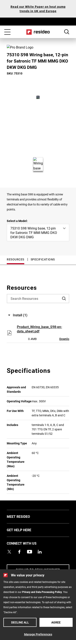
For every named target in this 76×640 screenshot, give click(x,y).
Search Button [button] (66, 31)
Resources (15, 259)
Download (66, 339)
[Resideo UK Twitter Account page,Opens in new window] (9, 552)
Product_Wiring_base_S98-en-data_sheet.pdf (39, 328)
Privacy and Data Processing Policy (42, 592)
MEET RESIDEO (25, 516)
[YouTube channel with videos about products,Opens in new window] (29, 552)
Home (38, 32)
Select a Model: (17, 221)
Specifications (43, 259)
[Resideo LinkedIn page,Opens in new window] (39, 552)
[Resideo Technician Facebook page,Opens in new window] (19, 552)
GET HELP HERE (25, 529)
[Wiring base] (38, 97)
